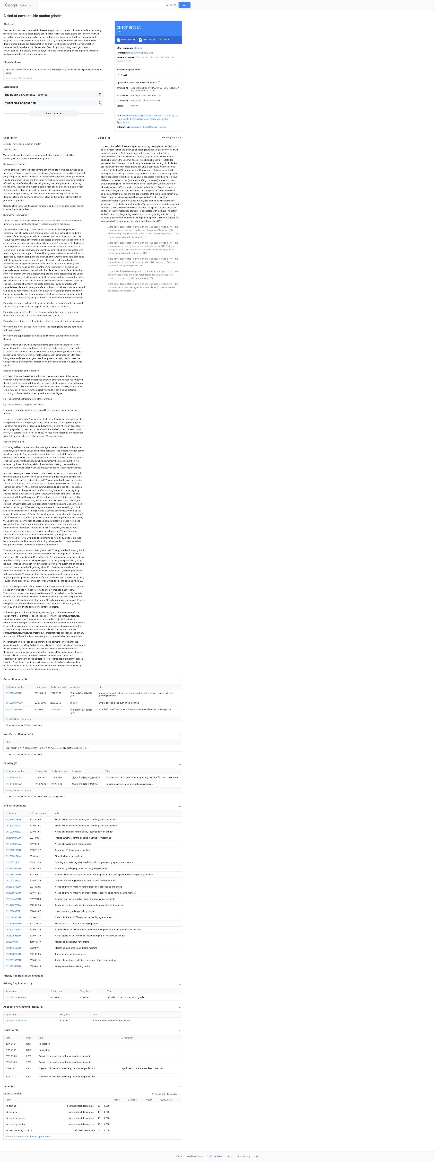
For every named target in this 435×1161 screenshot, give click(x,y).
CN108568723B (13, 911)
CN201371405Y (13, 862)
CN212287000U (13, 954)
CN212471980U (13, 819)
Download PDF (128, 39)
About (179, 1156)
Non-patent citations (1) (152, 115)
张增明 (137, 52)
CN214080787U (13, 838)
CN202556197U (13, 693)
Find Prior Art (149, 39)
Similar (165, 39)
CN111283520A (13, 777)
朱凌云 (144, 52)
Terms (229, 1156)
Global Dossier (149, 127)
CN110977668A (13, 929)
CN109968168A (13, 831)
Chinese (138, 48)
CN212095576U (13, 868)
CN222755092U (13, 966)
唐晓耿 (129, 52)
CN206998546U (13, 917)
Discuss (162, 127)
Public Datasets (214, 1156)
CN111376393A (13, 825)
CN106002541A (13, 856)
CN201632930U (13, 850)
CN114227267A (13, 905)
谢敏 (151, 52)
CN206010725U (13, 709)
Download (159, 1094)
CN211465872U (13, 948)
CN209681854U (13, 893)
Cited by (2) (171, 115)
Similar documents (139, 119)
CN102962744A (13, 703)
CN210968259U (13, 935)
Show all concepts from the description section (29, 1136)
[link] (54, 71)
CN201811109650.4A (16, 997)
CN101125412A (13, 880)
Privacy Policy (243, 1156)
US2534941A (12, 942)
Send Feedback (194, 1156)
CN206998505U (13, 960)
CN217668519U (13, 923)
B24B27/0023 (15, 69)
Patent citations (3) (131, 115)
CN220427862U (13, 886)
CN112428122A (13, 784)
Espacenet (136, 127)
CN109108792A (13, 844)
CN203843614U (13, 874)
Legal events (123, 119)
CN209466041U (13, 899)
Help (257, 1156)
